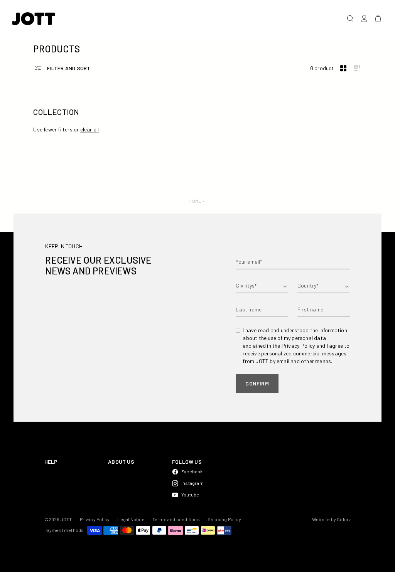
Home (195, 201)
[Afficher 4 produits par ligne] (357, 68)
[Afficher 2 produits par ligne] (343, 68)
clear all (89, 129)
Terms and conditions (176, 519)
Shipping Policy (224, 519)
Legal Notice (130, 519)
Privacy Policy (95, 519)
